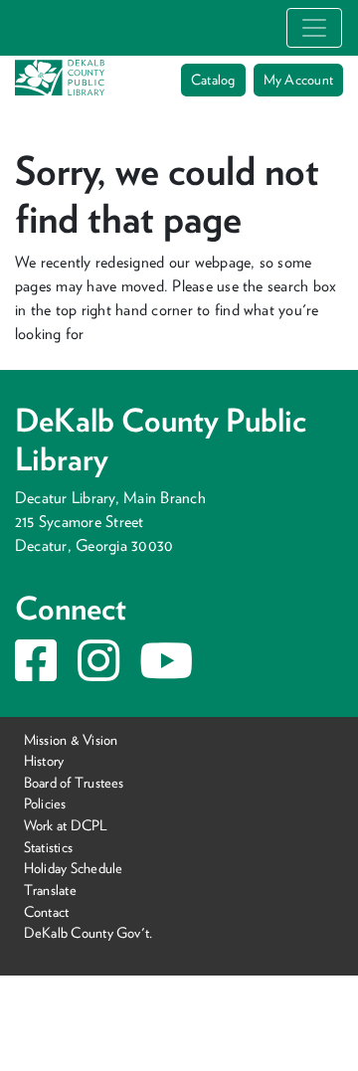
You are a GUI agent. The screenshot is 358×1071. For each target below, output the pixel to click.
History (44, 760)
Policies (45, 803)
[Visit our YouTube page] (166, 672)
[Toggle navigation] (314, 28)
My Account (298, 80)
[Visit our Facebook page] (36, 672)
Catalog (213, 80)
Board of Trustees (74, 782)
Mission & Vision (71, 739)
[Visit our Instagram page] (98, 672)
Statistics (48, 846)
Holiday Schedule (73, 867)
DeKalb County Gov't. (88, 932)
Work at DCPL (66, 824)
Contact (47, 910)
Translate (50, 889)
